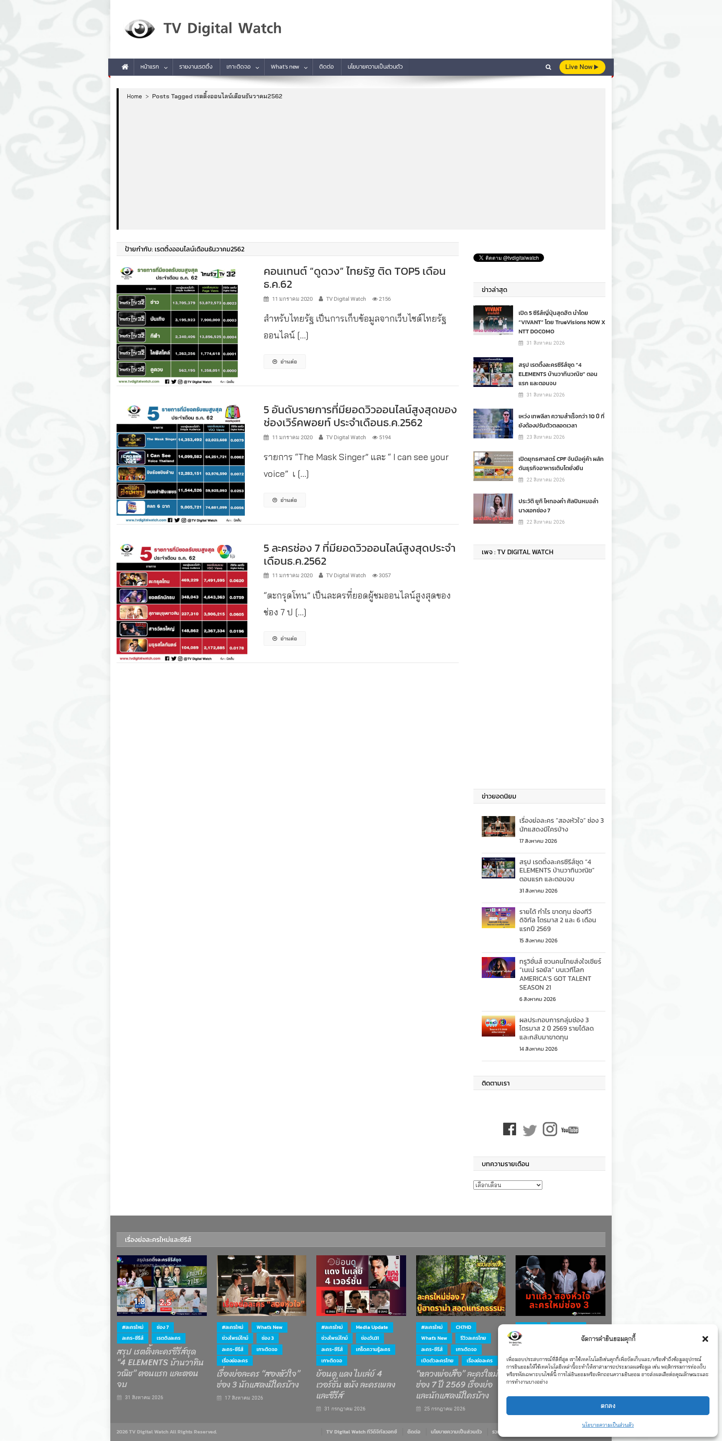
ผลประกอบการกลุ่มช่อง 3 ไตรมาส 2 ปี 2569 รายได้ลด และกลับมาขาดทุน (556, 1028)
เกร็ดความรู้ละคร (373, 1349)
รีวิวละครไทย (473, 1338)
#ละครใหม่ (132, 1327)
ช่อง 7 (163, 1327)
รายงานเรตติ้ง (196, 66)
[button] (705, 1339)
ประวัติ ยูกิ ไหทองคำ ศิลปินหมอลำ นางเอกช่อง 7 (558, 506)
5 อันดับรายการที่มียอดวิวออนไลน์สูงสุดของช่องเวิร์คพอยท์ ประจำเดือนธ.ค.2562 (360, 415)
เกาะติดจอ (238, 66)
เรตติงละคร (168, 1338)
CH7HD (463, 1327)
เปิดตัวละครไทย (437, 1360)
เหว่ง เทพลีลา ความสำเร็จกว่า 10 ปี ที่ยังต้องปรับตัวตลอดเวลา (562, 421)
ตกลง (608, 1406)
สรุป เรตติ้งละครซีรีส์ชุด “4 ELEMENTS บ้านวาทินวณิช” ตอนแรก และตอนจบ (558, 374)
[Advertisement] (362, 164)
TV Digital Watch (346, 299)
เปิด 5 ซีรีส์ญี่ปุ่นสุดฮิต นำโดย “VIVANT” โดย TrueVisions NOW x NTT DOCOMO (562, 322)
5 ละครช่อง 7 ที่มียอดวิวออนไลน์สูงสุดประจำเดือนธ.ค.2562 (359, 554)
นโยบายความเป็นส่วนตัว (608, 1425)
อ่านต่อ (288, 361)
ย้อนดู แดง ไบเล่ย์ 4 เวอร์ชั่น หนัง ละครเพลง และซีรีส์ (355, 1385)
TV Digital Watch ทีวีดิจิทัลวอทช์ (361, 1432)
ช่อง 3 (268, 1338)
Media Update (372, 1327)
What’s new (285, 66)
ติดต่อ (326, 66)
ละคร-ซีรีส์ (132, 1338)
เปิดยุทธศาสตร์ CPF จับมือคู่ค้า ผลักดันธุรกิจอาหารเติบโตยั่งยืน (561, 464)
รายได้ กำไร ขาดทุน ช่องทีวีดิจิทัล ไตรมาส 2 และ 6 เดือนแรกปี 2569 (557, 920)
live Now (579, 67)
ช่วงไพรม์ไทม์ (235, 1338)
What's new (269, 1327)
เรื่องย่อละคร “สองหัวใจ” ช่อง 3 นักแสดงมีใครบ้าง (561, 824)
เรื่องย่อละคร (235, 1360)
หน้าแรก (149, 66)
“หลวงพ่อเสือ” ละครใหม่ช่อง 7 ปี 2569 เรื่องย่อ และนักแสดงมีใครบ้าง (457, 1385)
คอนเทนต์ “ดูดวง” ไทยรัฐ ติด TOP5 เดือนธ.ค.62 (355, 277)
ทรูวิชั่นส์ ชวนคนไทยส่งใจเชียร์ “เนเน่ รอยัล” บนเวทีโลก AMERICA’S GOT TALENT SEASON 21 (560, 974)
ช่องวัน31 (370, 1338)
